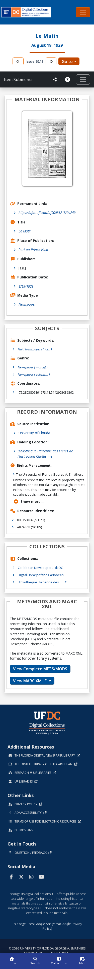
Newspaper (27, 304)
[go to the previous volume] (18, 61)
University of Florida (34, 432)
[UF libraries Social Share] (55, 79)
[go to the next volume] (51, 61)
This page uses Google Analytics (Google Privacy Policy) (47, 926)
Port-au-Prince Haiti (33, 249)
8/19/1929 (26, 286)
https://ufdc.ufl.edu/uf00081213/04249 (47, 212)
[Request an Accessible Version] (68, 79)
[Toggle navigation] (83, 12)
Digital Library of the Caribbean (41, 575)
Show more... (32, 501)
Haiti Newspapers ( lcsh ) (35, 349)
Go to (67, 61)
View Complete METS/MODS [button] (40, 669)
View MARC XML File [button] (32, 681)
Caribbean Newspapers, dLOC (40, 567)
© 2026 (47, 950)
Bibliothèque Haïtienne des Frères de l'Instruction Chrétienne (45, 453)
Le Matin (25, 231)
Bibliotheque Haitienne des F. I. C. (43, 582)
